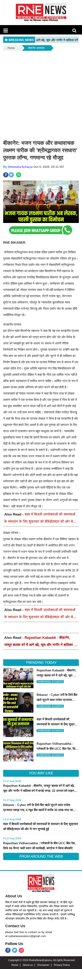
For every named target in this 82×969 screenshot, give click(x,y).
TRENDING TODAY (40, 663)
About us (28, 965)
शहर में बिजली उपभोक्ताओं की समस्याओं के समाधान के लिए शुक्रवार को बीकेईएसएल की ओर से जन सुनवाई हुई (39, 521)
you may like (41, 773)
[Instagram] (21, 950)
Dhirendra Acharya (20, 166)
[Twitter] (14, 950)
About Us (13, 896)
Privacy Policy (62, 965)
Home (11, 48)
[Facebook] (8, 950)
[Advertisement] (41, 94)
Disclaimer (43, 965)
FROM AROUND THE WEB (41, 856)
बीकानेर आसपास (36, 48)
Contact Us (15, 926)
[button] (5, 30)
